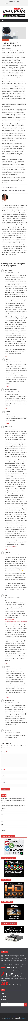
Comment (4, 751)
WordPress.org (4, 1002)
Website (3, 782)
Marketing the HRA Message (10, 187)
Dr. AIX (10, 48)
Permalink (18, 272)
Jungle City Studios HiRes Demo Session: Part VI (13, 190)
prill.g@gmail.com (12, 546)
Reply (6, 356)
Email (3, 776)
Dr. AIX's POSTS (5, 39)
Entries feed (3, 996)
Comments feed (4, 999)
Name (3, 769)
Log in (2, 993)
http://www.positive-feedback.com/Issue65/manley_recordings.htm (16, 621)
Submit (3, 830)
